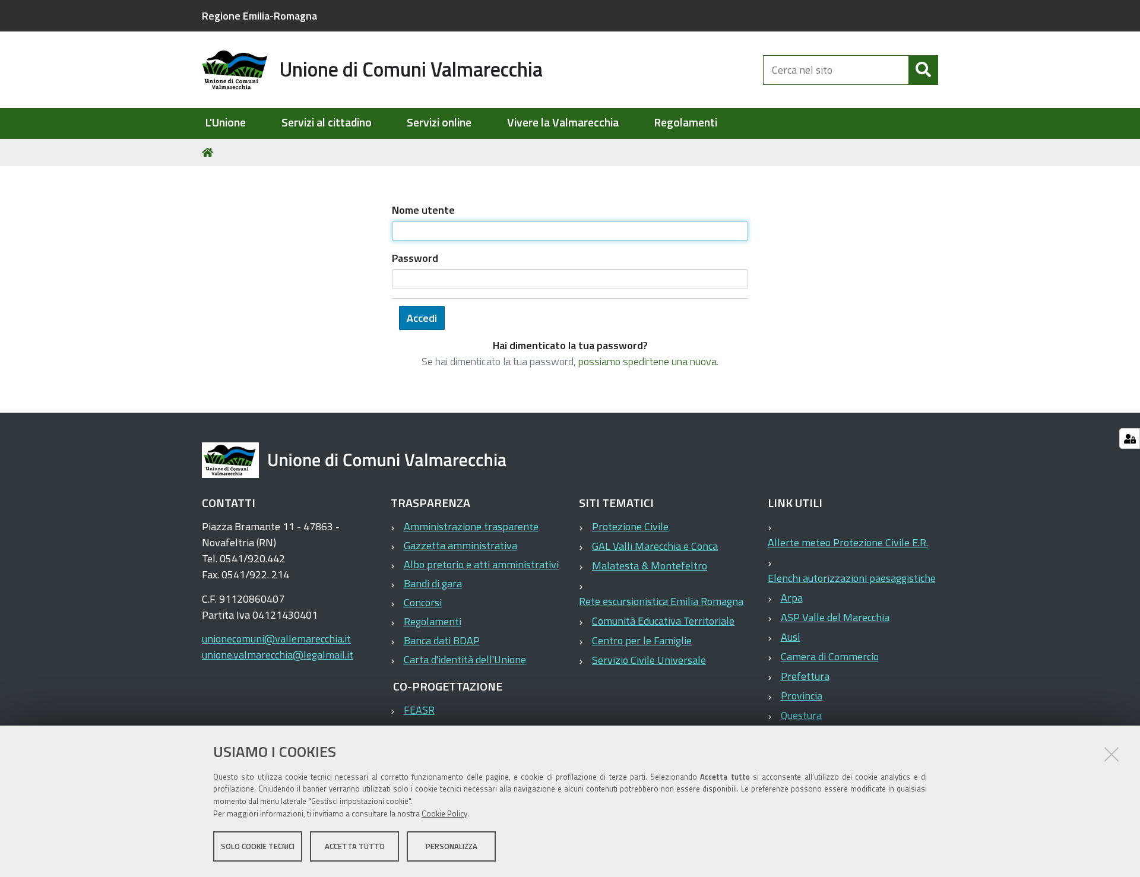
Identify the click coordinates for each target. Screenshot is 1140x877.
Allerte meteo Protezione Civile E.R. (848, 542)
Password (415, 258)
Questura (801, 715)
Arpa (792, 598)
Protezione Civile (630, 526)
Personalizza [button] (451, 846)
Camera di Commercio (830, 656)
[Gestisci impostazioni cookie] (1129, 438)
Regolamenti (685, 122)
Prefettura (805, 676)
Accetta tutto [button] (355, 846)
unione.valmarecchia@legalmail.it (277, 655)
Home (209, 152)
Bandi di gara (433, 583)
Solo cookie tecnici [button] (257, 846)
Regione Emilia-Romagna (259, 16)
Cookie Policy (444, 813)
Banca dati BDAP (442, 640)
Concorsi (423, 602)
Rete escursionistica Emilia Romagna (661, 601)
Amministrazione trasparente (471, 526)
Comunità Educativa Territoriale (663, 621)
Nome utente (423, 210)
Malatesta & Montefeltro (649, 566)
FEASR (419, 710)
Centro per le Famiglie (642, 640)
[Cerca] (923, 70)
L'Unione (225, 122)
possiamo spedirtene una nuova (647, 361)
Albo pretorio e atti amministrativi (481, 564)
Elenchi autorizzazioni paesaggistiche (852, 578)
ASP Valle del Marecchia (835, 617)
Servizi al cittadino (326, 122)
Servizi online (439, 122)
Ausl (790, 637)
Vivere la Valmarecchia (563, 122)
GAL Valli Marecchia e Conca (655, 546)
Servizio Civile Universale (649, 660)
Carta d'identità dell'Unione (465, 659)
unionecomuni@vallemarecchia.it (276, 639)
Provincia (801, 696)
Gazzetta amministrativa (460, 545)
